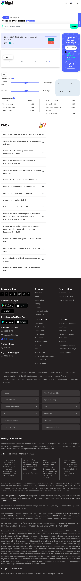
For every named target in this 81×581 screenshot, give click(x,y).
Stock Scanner (40, 363)
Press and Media (41, 311)
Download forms (46, 376)
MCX (74, 498)
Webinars (62, 341)
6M (22, 61)
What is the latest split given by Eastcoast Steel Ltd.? (22, 240)
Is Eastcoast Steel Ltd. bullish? (15, 200)
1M (9, 61)
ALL (47, 61)
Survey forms (60, 376)
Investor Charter (9, 376)
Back (6, 18)
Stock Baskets (40, 360)
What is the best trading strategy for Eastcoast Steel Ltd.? (22, 249)
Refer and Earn (64, 293)
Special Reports (65, 352)
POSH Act (6, 382)
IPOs (36, 349)
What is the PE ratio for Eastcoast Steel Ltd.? (21, 180)
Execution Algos (41, 341)
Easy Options (40, 334)
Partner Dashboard (66, 300)
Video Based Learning (67, 345)
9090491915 (8, 356)
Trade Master (40, 327)
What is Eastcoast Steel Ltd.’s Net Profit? (19, 193)
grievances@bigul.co (17, 496)
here (67, 498)
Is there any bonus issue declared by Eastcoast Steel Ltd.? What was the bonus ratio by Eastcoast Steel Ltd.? (22, 229)
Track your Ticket (56, 373)
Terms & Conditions (70, 54)
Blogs (37, 296)
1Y (35, 61)
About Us (38, 293)
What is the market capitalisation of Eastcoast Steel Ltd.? (22, 171)
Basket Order (40, 352)
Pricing (37, 304)
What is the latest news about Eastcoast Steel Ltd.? (21, 269)
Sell (51, 43)
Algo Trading (63, 327)
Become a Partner (66, 296)
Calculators (63, 338)
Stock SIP (38, 345)
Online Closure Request (28, 376)
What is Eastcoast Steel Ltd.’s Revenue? (19, 186)
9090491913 (8, 331)
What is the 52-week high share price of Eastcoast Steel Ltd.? (19, 152)
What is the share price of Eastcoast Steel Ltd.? (22, 134)
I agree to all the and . (72, 55)
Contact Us (39, 315)
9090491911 (8, 347)
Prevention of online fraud (68, 379)
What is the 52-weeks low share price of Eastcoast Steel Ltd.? (19, 162)
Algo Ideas (39, 338)
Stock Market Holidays (67, 349)
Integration (39, 300)
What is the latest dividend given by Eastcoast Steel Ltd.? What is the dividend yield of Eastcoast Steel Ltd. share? (21, 216)
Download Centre (65, 330)
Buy (51, 39)
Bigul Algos (39, 323)
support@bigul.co (11, 335)
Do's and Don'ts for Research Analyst (41, 379)
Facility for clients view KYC (13, 379)
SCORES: (69, 513)
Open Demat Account (67, 323)
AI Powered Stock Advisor (45, 356)
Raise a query (9, 339)
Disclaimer (42, 373)
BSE (4, 501)
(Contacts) (31, 454)
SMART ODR (70, 373)
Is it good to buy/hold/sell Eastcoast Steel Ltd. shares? (21, 259)
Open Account (79, 20)
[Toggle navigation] (4, 74)
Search (74, 26)
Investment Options (66, 334)
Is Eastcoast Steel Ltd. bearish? (15, 207)
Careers (38, 307)
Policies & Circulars (28, 373)
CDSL (15, 501)
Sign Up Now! (70, 64)
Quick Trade (39, 330)
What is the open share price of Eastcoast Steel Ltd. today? (22, 142)
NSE (63, 498)
